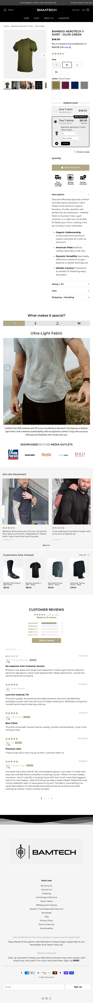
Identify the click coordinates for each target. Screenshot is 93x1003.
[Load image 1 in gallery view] (25, 54)
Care (54, 291)
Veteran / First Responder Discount (46, 909)
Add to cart (72, 167)
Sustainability (46, 928)
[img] (12, 656)
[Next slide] (86, 368)
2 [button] (45, 798)
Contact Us (46, 889)
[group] (13, 575)
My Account (46, 886)
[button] (58, 53)
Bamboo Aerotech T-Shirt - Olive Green (28, 26)
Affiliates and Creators (46, 905)
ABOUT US (49, 18)
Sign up (78, 987)
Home (6, 26)
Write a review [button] (46, 640)
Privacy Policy (46, 920)
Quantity (56, 158)
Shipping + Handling (63, 297)
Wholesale (46, 913)
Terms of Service (46, 924)
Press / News (46, 901)
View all (82, 555)
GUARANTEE (63, 18)
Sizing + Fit (58, 284)
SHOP (36, 18)
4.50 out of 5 (52, 614)
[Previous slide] (7, 368)
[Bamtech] (46, 10)
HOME (26, 18)
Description (58, 194)
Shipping (46, 893)
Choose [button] (65, 143)
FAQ (47, 917)
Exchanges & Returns (46, 897)
